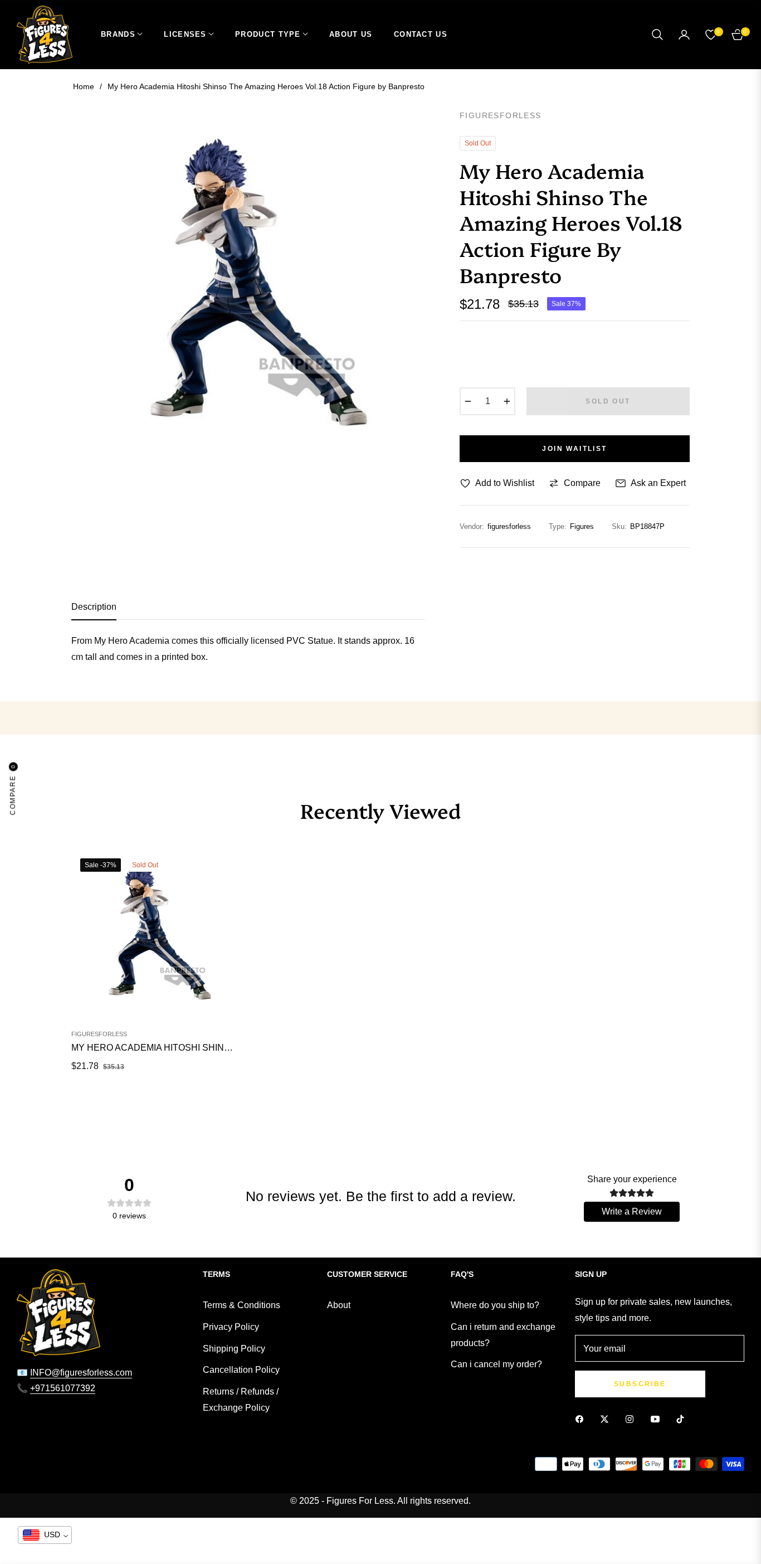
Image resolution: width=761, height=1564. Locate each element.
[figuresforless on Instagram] (632, 1419)
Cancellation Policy (241, 1369)
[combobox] (45, 1535)
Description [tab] (93, 606)
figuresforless (99, 1034)
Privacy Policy (231, 1327)
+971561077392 (62, 1388)
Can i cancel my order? (496, 1364)
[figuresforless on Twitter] (607, 1419)
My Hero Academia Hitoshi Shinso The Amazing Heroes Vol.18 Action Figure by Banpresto (154, 1047)
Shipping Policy (234, 1348)
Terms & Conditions (241, 1305)
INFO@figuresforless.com (81, 1372)
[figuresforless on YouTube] (658, 1419)
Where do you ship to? (495, 1305)
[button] (657, 35)
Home (83, 86)
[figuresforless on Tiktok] (683, 1419)
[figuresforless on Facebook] (582, 1419)
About (338, 1305)
